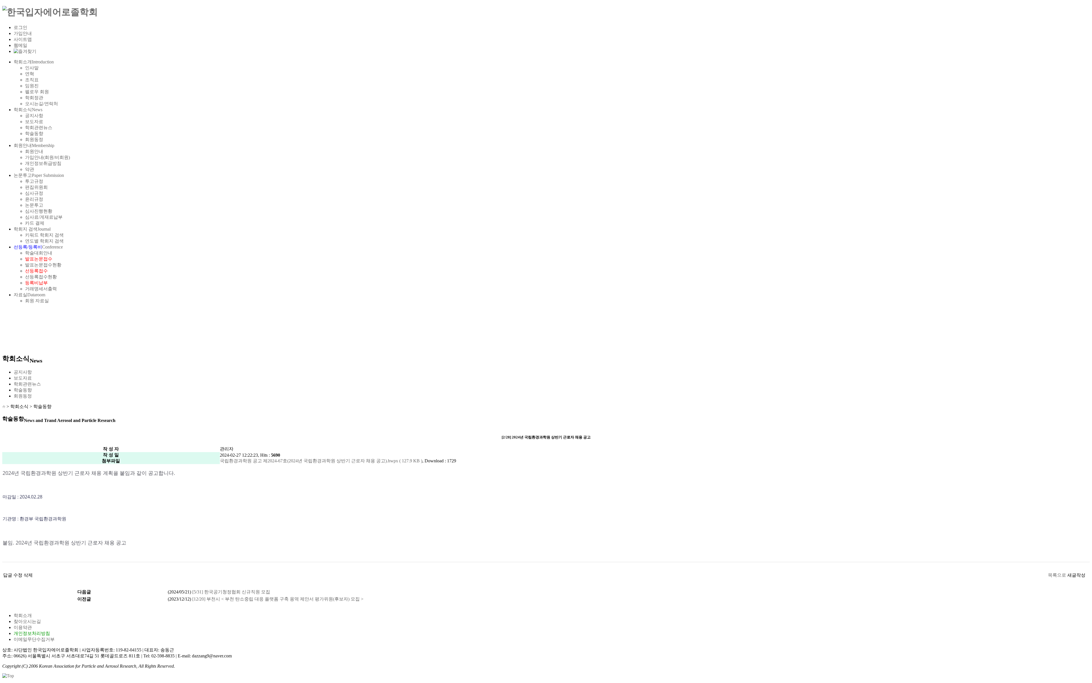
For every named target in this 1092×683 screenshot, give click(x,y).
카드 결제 (34, 223)
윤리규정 (34, 199)
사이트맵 (23, 39)
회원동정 (34, 139)
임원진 (32, 85)
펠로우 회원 (37, 91)
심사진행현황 (38, 211)
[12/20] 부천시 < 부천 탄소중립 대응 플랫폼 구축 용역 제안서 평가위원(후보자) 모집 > (277, 599)
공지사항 (34, 115)
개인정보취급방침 (43, 163)
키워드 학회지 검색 (44, 235)
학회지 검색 (32, 229)
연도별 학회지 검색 (44, 241)
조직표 (32, 79)
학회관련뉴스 (38, 127)
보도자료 (34, 121)
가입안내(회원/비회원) (47, 157)
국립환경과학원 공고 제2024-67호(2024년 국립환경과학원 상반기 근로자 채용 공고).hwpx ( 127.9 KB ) (321, 460)
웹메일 (20, 45)
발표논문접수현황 (43, 264)
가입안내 (23, 33)
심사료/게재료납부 (44, 217)
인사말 (32, 67)
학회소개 (34, 61)
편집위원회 (36, 187)
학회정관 (34, 97)
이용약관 (23, 627)
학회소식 (28, 109)
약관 (29, 169)
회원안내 (34, 145)
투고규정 (34, 181)
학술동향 (34, 133)
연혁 (29, 73)
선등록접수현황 (41, 276)
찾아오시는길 (27, 621)
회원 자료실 (37, 300)
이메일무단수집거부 (34, 639)
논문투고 (39, 175)
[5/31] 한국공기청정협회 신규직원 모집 (231, 591)
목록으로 (1057, 575)
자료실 (29, 294)
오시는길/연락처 (41, 103)
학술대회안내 (38, 253)
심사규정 (34, 193)
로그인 (20, 27)
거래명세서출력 (41, 288)
